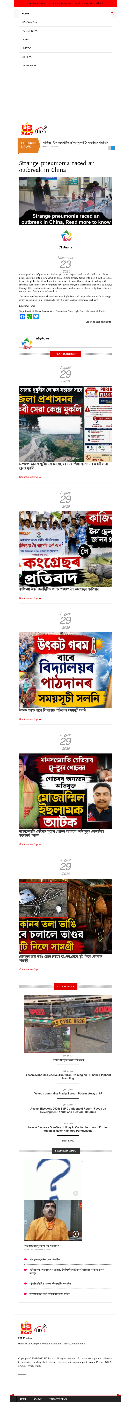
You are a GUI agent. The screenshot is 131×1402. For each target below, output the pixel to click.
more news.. (68, 1141)
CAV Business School (69, 3)
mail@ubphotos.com (84, 1362)
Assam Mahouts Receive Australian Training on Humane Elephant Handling (68, 1076)
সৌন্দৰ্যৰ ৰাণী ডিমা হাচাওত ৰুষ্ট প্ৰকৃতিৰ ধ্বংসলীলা (50, 1283)
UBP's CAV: (45, 3)
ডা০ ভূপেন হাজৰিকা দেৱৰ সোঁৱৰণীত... (46, 1259)
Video (25, 39)
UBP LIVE (27, 57)
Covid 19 (29, 311)
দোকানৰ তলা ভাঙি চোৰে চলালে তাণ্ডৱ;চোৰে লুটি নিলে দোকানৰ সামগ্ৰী (60, 958)
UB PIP (55, 3)
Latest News (30, 31)
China (38, 311)
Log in (89, 322)
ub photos (42, 338)
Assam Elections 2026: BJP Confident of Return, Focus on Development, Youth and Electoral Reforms (68, 1110)
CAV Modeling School (92, 3)
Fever (70, 311)
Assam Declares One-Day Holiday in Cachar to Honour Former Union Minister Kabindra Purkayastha (68, 1129)
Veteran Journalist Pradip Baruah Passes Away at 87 (68, 1093)
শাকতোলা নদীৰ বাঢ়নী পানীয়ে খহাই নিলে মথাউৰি (50, 1294)
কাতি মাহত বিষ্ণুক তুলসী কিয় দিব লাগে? (41, 1246)
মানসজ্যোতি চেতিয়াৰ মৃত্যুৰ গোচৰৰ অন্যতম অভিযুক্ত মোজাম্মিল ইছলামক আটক (61, 833)
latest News (68, 999)
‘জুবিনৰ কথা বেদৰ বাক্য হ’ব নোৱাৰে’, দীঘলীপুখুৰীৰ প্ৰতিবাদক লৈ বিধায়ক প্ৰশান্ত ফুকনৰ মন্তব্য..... (67, 1271)
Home (25, 13)
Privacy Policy (33, 1365)
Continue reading (28, 477)
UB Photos (66, 247)
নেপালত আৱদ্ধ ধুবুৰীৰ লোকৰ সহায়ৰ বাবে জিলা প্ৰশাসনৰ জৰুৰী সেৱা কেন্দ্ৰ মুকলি (63, 466)
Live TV (26, 48)
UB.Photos (33, 3)
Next (113, 148)
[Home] (42, 128)
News (32, 306)
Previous (109, 148)
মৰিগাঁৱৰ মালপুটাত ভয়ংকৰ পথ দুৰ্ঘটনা (68, 1060)
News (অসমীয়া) (29, 22)
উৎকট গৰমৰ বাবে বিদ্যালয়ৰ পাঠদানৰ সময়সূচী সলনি (70, 142)
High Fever (79, 311)
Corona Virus (48, 311)
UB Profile (29, 65)
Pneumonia (61, 311)
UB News (90, 311)
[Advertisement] (65, 94)
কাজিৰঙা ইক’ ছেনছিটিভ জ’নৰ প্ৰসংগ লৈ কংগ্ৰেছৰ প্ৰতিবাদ (59, 589)
